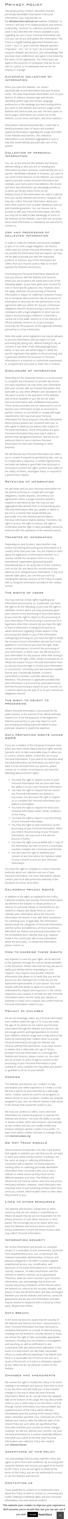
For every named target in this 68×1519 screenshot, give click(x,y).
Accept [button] (32, 1514)
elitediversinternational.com (23, 21)
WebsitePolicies (18, 1444)
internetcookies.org (20, 1136)
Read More (45, 1514)
